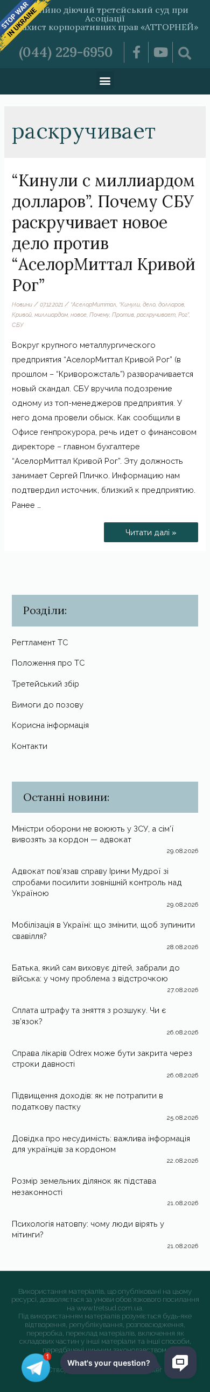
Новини (22, 304)
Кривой (22, 314)
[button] (105, 80)
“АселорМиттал (93, 304)
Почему (99, 314)
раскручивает (156, 314)
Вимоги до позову (47, 704)
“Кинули (129, 304)
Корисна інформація (50, 725)
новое (79, 314)
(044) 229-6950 (66, 52)
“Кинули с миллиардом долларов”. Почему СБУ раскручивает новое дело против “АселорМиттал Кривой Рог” (103, 232)
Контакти (29, 745)
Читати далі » (154, 529)
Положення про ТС (48, 662)
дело (149, 304)
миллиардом (51, 314)
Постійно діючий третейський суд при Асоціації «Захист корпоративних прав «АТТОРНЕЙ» (105, 18)
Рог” (183, 314)
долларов (171, 304)
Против (123, 314)
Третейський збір (45, 683)
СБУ (17, 325)
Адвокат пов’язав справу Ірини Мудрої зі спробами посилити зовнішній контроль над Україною (97, 882)
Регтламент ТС (40, 642)
